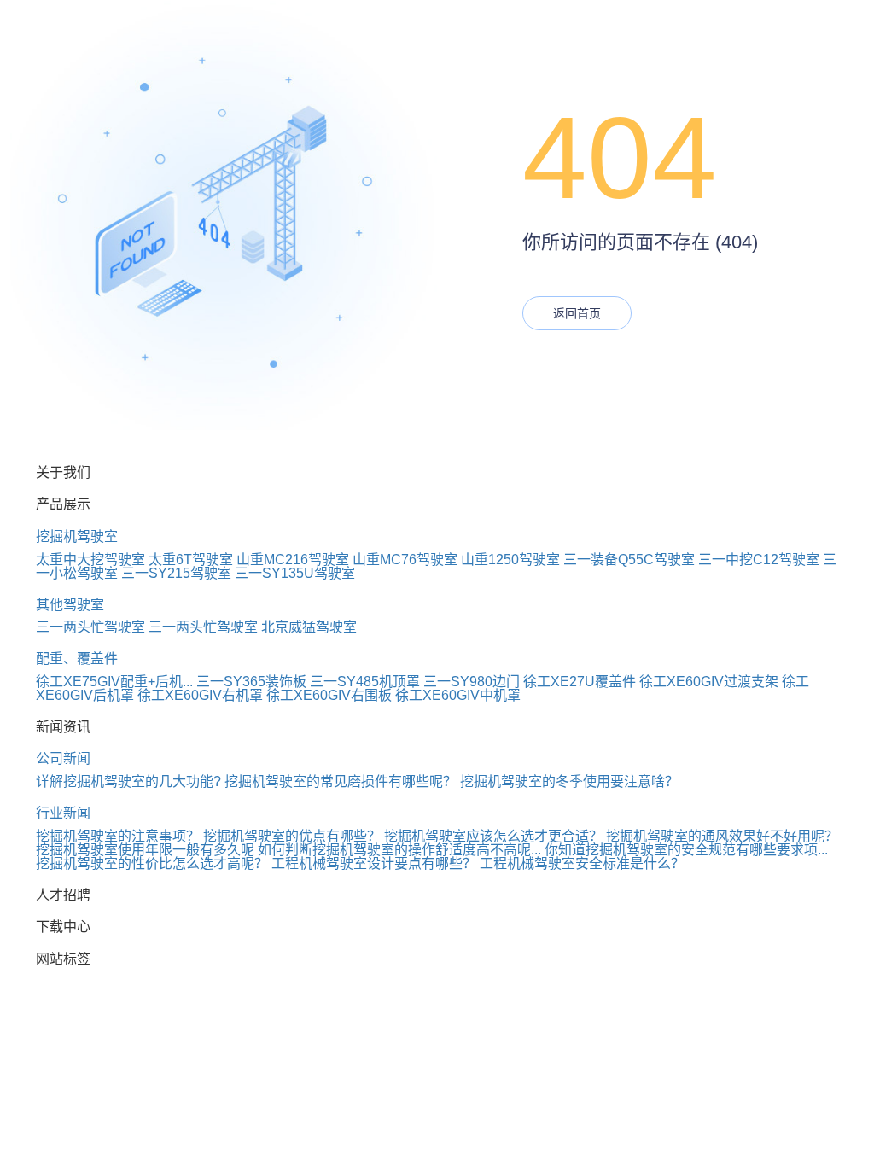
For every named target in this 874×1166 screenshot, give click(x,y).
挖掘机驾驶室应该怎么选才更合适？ (493, 836)
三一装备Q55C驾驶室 (629, 559)
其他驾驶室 (70, 605)
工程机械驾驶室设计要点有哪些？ (373, 863)
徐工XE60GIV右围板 (329, 695)
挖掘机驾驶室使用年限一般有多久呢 (145, 849)
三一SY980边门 (471, 681)
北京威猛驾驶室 (309, 627)
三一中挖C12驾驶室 (758, 559)
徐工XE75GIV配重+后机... (114, 681)
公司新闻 (63, 758)
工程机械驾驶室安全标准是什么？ (582, 863)
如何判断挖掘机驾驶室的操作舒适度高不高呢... (399, 849)
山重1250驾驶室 (510, 559)
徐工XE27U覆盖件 (579, 681)
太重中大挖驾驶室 (90, 559)
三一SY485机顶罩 (365, 681)
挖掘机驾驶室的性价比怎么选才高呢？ (152, 863)
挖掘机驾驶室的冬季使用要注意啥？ (569, 781)
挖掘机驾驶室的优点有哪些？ (292, 836)
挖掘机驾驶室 (77, 536)
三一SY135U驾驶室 (295, 573)
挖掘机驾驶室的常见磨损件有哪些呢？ (340, 781)
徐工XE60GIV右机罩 (200, 695)
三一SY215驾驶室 (176, 573)
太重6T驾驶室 (191, 559)
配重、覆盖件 (77, 658)
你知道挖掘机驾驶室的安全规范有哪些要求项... (686, 849)
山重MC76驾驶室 (405, 559)
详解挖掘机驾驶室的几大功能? (128, 781)
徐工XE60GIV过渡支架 (708, 681)
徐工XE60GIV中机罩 (458, 695)
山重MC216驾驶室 (292, 559)
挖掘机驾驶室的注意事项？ (118, 836)
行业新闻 (63, 813)
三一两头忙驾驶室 (90, 627)
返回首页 (577, 313)
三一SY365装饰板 (251, 681)
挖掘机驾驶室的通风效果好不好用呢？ (722, 836)
